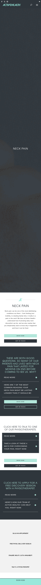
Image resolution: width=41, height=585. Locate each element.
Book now (20, 335)
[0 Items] (40, 2)
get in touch (20, 340)
